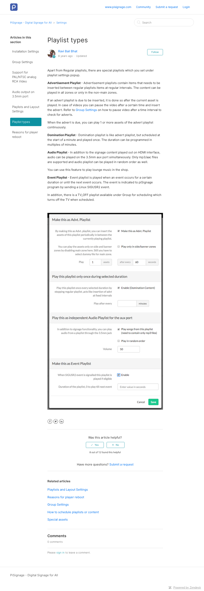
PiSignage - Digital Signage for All (31, 22)
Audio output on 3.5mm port (23, 94)
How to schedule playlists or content (73, 512)
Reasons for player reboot (25, 134)
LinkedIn (61, 421)
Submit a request (167, 7)
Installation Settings (25, 51)
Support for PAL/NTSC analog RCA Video (24, 76)
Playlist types (21, 122)
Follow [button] (155, 51)
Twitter (55, 421)
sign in (60, 552)
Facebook (49, 421)
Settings (61, 22)
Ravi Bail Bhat (67, 51)
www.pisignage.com (118, 7)
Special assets (57, 519)
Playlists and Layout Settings (25, 109)
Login (186, 7)
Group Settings (22, 62)
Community (143, 7)
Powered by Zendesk (187, 587)
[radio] (95, 445)
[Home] (14, 7)
